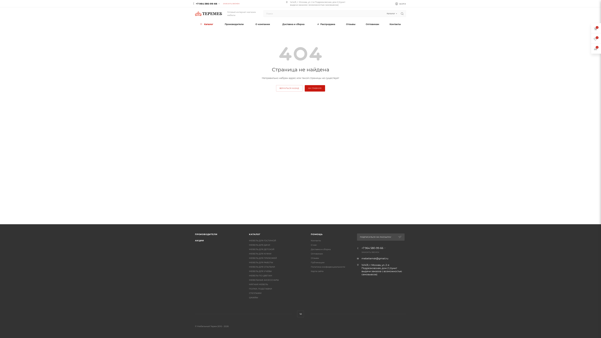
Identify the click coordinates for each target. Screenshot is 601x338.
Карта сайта (317, 271)
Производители (206, 234)
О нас (314, 245)
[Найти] (402, 13)
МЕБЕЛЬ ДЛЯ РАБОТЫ (261, 262)
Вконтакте (300, 314)
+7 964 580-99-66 (206, 3)
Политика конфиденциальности (328, 267)
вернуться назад (289, 88)
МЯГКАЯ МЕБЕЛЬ (258, 284)
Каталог (254, 234)
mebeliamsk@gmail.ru (375, 258)
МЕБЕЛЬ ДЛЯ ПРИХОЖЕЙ (263, 258)
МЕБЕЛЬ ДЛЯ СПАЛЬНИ (262, 267)
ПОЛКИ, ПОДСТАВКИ (260, 288)
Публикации (317, 262)
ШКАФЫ (253, 297)
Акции (199, 240)
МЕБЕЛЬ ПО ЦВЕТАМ (260, 275)
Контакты (316, 240)
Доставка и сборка (321, 249)
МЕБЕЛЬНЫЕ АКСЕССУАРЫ (264, 280)
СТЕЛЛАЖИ (255, 293)
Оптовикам (317, 253)
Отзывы (315, 258)
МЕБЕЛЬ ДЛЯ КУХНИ (260, 253)
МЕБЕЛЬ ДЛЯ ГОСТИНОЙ (262, 240)
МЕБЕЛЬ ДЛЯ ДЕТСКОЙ (261, 249)
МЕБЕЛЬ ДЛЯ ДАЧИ (259, 245)
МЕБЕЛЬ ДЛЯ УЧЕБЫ (260, 271)
